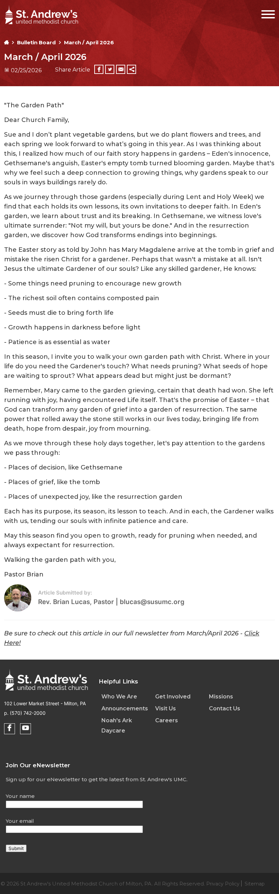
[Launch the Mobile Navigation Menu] (264, 12)
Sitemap (255, 884)
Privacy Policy (223, 884)
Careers (166, 720)
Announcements (124, 708)
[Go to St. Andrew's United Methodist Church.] (6, 42)
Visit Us (165, 708)
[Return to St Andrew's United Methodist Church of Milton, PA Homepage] (41, 24)
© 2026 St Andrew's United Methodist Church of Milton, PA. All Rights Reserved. (133, 883)
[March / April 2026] (46, 691)
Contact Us (224, 708)
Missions (221, 696)
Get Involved (173, 696)
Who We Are (119, 696)
